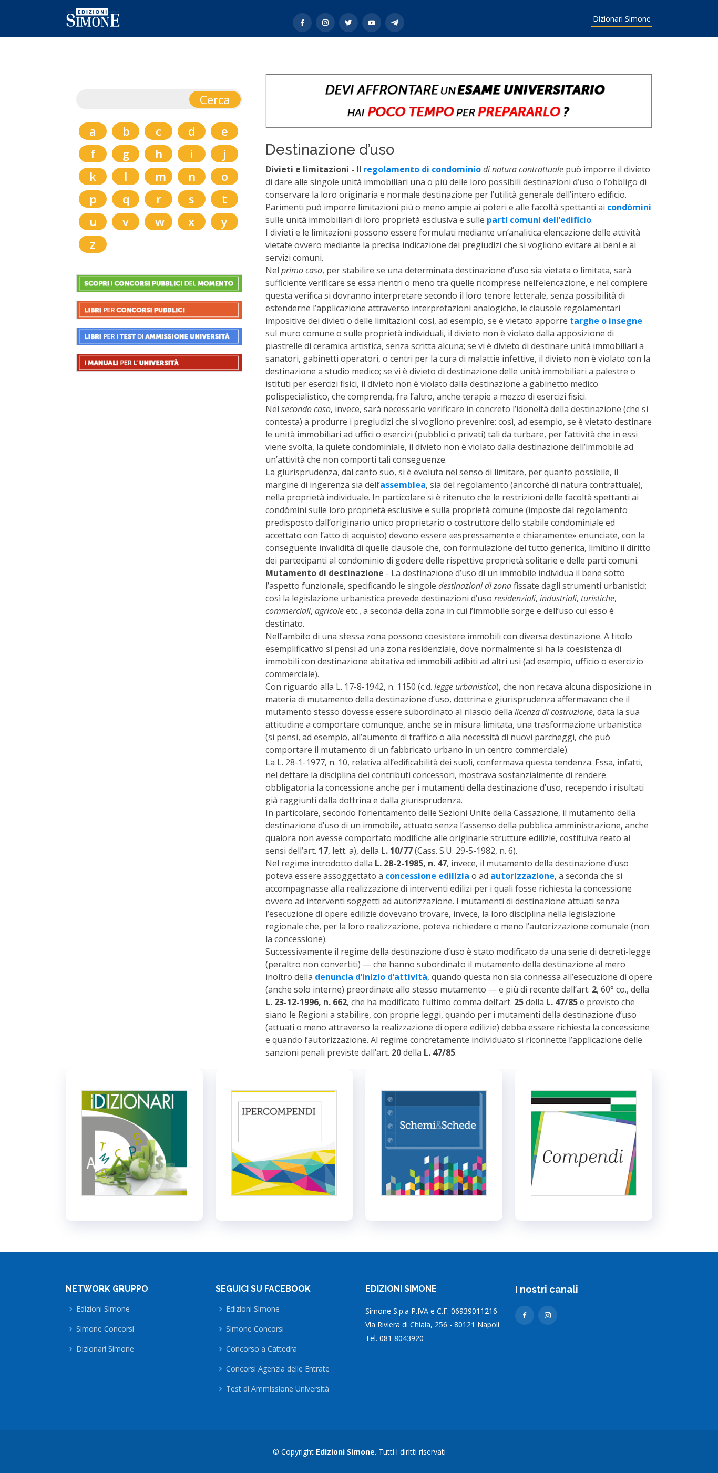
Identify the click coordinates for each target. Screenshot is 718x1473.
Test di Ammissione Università (277, 1389)
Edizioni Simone (103, 1309)
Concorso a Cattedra (261, 1349)
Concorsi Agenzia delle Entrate (278, 1369)
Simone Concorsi (105, 1329)
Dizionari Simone (622, 19)
